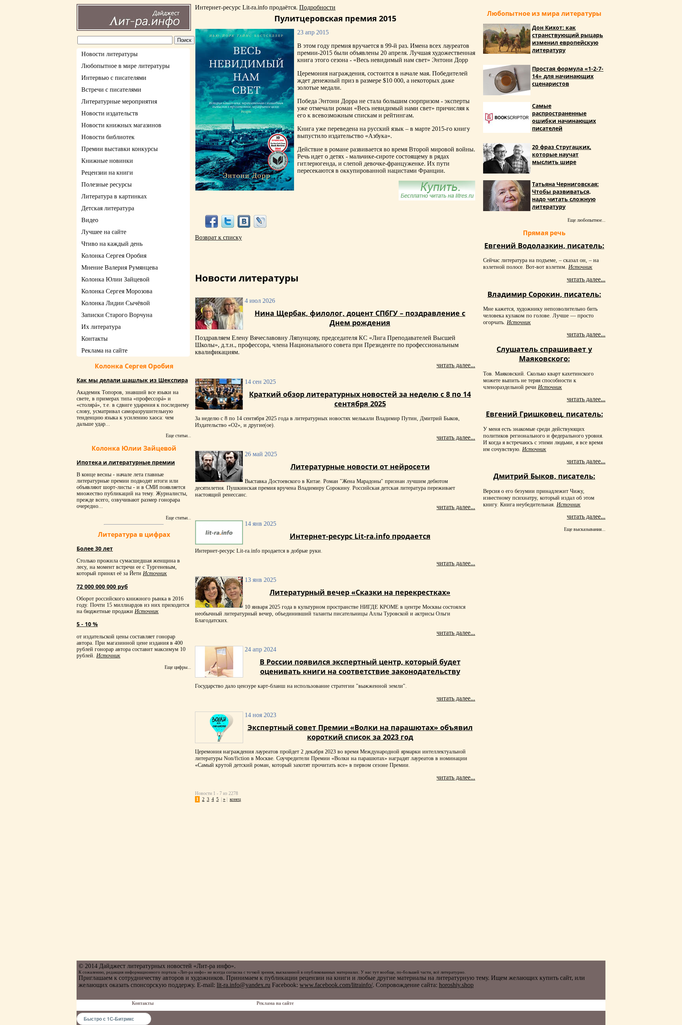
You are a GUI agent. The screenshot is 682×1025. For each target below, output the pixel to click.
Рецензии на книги (107, 172)
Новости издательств (109, 113)
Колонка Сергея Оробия (113, 255)
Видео (89, 220)
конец (235, 799)
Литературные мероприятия (119, 101)
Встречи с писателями (111, 89)
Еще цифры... (178, 667)
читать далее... (456, 365)
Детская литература (107, 208)
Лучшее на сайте (103, 231)
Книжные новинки (107, 160)
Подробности (317, 7)
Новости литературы (109, 54)
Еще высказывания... (584, 529)
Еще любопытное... (586, 220)
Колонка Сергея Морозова (116, 291)
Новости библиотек (108, 137)
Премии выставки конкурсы (119, 148)
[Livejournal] (260, 221)
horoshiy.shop (456, 985)
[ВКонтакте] (244, 221)
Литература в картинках (114, 196)
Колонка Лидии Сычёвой (115, 303)
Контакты (94, 338)
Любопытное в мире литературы (125, 65)
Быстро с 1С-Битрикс (109, 1018)
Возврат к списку (218, 237)
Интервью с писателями (113, 77)
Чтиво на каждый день (111, 243)
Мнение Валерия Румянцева (119, 267)
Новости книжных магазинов (121, 125)
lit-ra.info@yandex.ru (243, 985)
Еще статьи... (178, 435)
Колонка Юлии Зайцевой (115, 279)
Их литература (101, 326)
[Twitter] (227, 221)
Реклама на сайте (104, 350)
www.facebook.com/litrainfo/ (336, 985)
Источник (155, 573)
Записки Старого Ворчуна (116, 314)
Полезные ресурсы (106, 184)
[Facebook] (211, 221)
